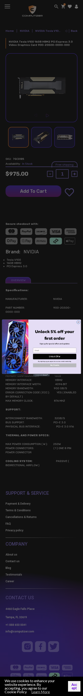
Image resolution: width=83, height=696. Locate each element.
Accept (74, 686)
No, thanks (54, 365)
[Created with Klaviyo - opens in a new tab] (41, 375)
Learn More (40, 692)
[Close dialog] (78, 322)
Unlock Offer (54, 356)
